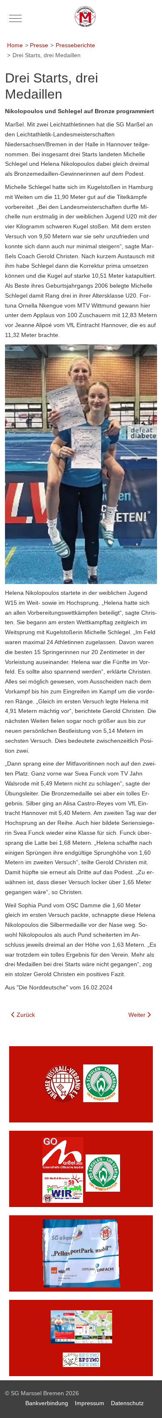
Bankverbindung (46, 1403)
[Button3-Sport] (81, 1253)
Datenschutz (127, 1403)
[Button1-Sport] (81, 1084)
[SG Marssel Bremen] (85, 16)
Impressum (89, 1403)
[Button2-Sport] (81, 1168)
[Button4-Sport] (81, 1337)
